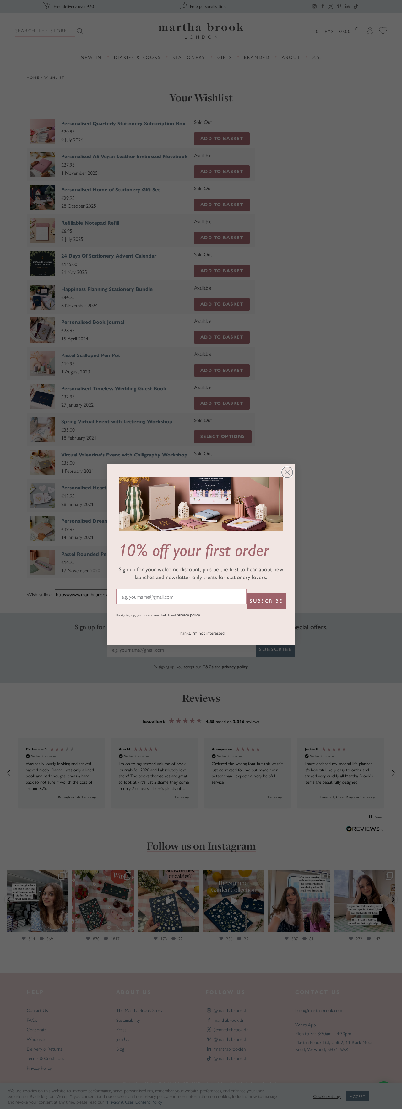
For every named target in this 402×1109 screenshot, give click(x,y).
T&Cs (165, 615)
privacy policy (188, 615)
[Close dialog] (287, 472)
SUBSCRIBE (266, 601)
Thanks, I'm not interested (201, 633)
